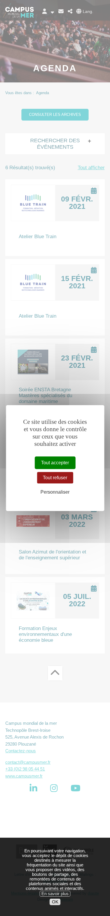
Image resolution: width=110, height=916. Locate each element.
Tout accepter (55, 462)
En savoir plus (55, 893)
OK (55, 902)
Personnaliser (55, 492)
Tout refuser (55, 477)
